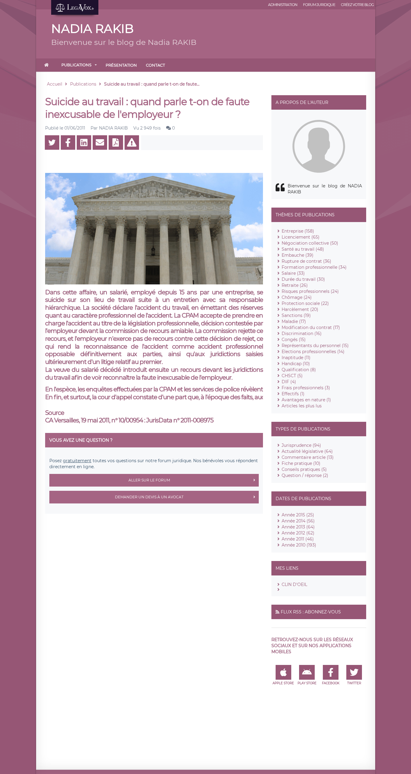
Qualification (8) (299, 369)
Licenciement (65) (301, 237)
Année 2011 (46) (298, 539)
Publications (76, 64)
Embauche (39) (298, 255)
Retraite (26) (295, 285)
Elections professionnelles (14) (313, 351)
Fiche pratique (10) (301, 463)
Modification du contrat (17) (311, 327)
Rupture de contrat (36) (306, 261)
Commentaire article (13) (308, 457)
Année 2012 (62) (298, 533)
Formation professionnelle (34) (314, 267)
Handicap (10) (296, 363)
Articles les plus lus (302, 406)
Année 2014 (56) (298, 521)
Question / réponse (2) (305, 475)
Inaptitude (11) (296, 357)
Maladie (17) (294, 321)
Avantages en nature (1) (306, 400)
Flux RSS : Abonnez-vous (311, 612)
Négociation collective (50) (310, 243)
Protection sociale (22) (305, 303)
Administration (282, 4)
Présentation (121, 65)
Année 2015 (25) (298, 515)
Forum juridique (319, 4)
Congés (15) (294, 339)
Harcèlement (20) (300, 309)
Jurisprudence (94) (301, 445)
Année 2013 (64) (298, 527)
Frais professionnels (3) (306, 387)
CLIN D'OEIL (294, 584)
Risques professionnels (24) (310, 291)
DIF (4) (289, 381)
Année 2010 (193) (299, 545)
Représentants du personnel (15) (315, 345)
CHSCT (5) (292, 375)
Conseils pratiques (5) (304, 469)
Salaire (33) (293, 273)
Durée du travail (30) (303, 279)
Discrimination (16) (302, 333)
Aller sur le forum (149, 480)
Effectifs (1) (293, 393)
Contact (155, 65)
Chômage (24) (297, 297)
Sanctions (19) (296, 315)
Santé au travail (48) (303, 249)
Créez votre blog (357, 4)
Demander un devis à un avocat (149, 497)
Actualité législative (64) (307, 451)
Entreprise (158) (298, 231)
